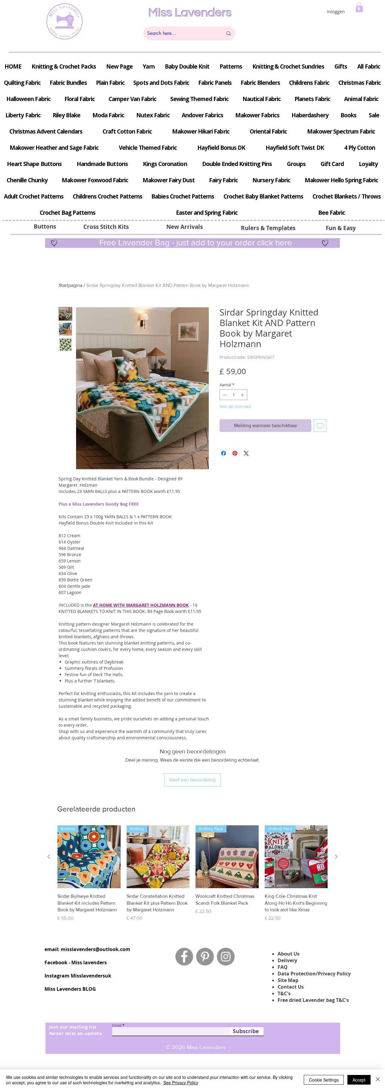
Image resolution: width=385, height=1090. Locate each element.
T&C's (284, 993)
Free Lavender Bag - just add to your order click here (194, 242)
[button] (359, 7)
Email (117, 1025)
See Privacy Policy (180, 1082)
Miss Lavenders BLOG (70, 989)
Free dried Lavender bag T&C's (313, 1000)
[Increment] (243, 395)
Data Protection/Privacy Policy (314, 973)
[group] (192, 873)
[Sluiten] (377, 1079)
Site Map (288, 980)
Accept (359, 1080)
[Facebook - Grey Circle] (184, 956)
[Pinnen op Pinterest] (235, 453)
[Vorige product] (48, 856)
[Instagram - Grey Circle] (226, 956)
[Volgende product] (336, 856)
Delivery (287, 960)
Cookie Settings (324, 1080)
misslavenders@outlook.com (95, 949)
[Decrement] (224, 395)
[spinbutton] (233, 395)
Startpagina (70, 285)
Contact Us (291, 987)
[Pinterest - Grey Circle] (205, 956)
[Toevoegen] (320, 425)
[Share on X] (246, 453)
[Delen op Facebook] (223, 453)
